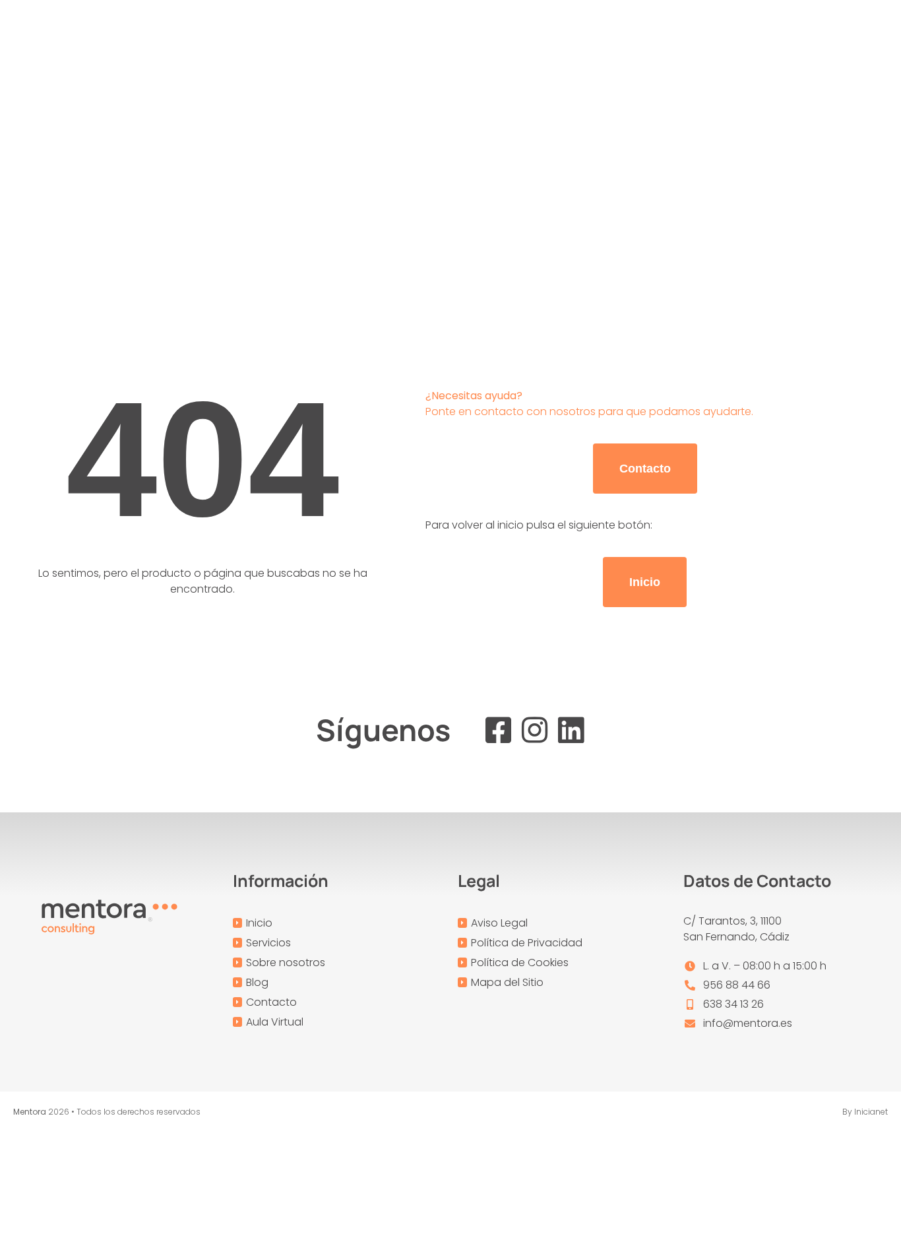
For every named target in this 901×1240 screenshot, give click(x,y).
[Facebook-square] (498, 730)
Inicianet (871, 1111)
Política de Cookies (520, 962)
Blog (257, 982)
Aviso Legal (499, 922)
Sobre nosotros (285, 962)
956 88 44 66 (736, 985)
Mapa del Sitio (507, 982)
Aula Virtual (274, 1021)
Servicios (268, 942)
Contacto (271, 1002)
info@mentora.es (747, 1023)
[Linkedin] (571, 730)
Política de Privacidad (526, 942)
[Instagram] (534, 730)
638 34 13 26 (733, 1004)
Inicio (259, 922)
